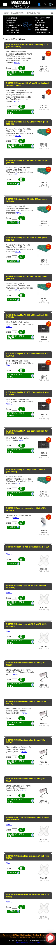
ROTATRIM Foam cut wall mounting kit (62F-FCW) (27, 547)
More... (17, 63)
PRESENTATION (17, 13)
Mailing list (41, 937)
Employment (8, 935)
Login (39, 4)
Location (27, 935)
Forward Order (29, 937)
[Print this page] (52, 13)
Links (19, 937)
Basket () (52, 4)
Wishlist (44, 4)
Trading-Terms (39, 935)
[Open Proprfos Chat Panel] (50, 938)
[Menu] (5, 4)
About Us (19, 935)
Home (5, 13)
